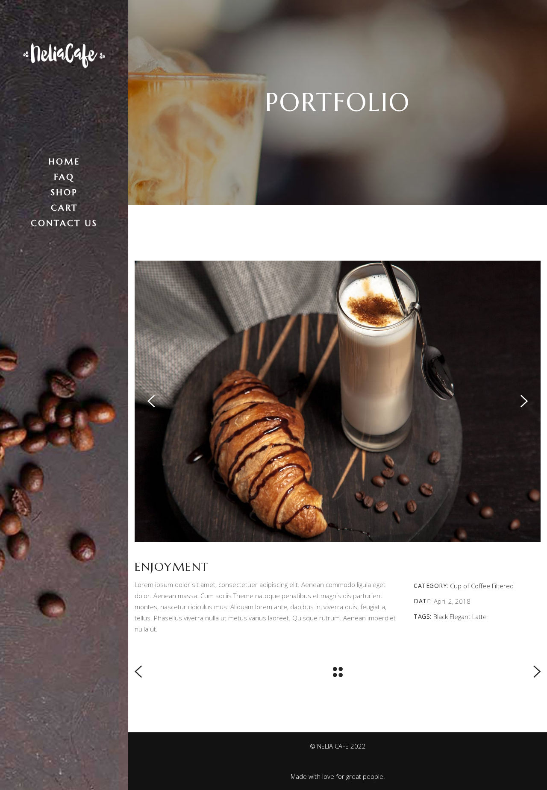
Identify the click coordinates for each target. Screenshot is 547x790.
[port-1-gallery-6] (338, 401)
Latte (479, 616)
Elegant (460, 616)
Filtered (503, 585)
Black (440, 616)
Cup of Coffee (470, 585)
